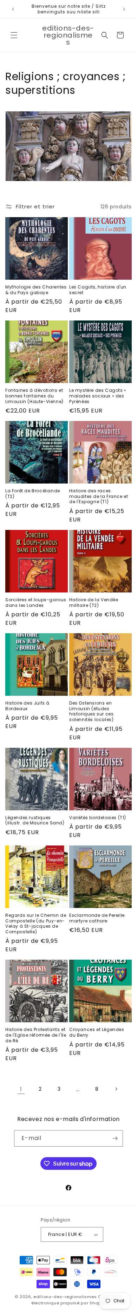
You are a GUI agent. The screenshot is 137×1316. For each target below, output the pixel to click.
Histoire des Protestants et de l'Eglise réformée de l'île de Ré (35, 1035)
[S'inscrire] (115, 1138)
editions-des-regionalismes (65, 1296)
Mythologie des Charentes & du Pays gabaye (35, 289)
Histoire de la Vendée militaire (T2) (93, 602)
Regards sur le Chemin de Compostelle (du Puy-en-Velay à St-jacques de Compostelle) (35, 923)
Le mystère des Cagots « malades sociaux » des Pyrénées (97, 396)
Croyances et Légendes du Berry (96, 1032)
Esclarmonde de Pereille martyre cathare (97, 918)
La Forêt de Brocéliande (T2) (32, 493)
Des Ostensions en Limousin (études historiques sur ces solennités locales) (91, 711)
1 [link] (21, 1089)
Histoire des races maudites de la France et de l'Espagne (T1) (98, 496)
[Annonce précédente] (13, 9)
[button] (14, 35)
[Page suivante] (116, 1089)
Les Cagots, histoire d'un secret (97, 289)
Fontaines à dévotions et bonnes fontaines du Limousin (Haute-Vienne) (34, 396)
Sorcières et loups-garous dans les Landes (35, 602)
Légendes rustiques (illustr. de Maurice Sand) (35, 820)
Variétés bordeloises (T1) (97, 818)
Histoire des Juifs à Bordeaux (27, 705)
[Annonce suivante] (124, 9)
